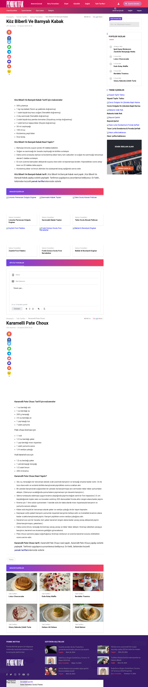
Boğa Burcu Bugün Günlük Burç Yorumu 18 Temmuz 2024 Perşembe (125, 669)
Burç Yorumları (53, 4)
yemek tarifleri (38, 181)
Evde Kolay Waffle (49, 596)
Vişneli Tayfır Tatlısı (115, 98)
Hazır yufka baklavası (116, 136)
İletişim (51, 10)
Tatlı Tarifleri (100, 4)
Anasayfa (10, 17)
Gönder (17, 309)
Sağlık (87, 4)
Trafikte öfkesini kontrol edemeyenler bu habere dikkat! (126, 659)
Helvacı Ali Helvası (49, 627)
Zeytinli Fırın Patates (17, 251)
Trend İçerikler (11, 10)
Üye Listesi (40, 10)
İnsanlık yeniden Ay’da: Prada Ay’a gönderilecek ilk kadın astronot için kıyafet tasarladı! (74, 648)
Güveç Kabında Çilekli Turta (20, 627)
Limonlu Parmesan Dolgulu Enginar (20, 221)
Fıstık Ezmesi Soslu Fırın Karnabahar (52, 252)
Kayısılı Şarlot (113, 121)
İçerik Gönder (133, 4)
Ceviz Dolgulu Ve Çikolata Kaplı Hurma (123, 106)
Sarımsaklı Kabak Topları (52, 220)
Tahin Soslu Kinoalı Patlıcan (86, 220)
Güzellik (77, 4)
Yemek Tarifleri (21, 17)
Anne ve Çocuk (36, 4)
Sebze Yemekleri (36, 17)
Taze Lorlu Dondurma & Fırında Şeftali (123, 128)
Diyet (66, 4)
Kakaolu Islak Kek (114, 113)
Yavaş (11, 559)
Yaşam (139, 10)
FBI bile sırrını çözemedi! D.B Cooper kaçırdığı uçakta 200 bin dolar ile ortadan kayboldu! (125, 648)
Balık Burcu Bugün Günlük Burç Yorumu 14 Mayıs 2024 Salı (74, 659)
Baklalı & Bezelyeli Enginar (86, 251)
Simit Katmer (80, 627)
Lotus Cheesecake (16, 596)
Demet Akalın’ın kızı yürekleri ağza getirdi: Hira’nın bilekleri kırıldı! (74, 670)
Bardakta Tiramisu (82, 596)
